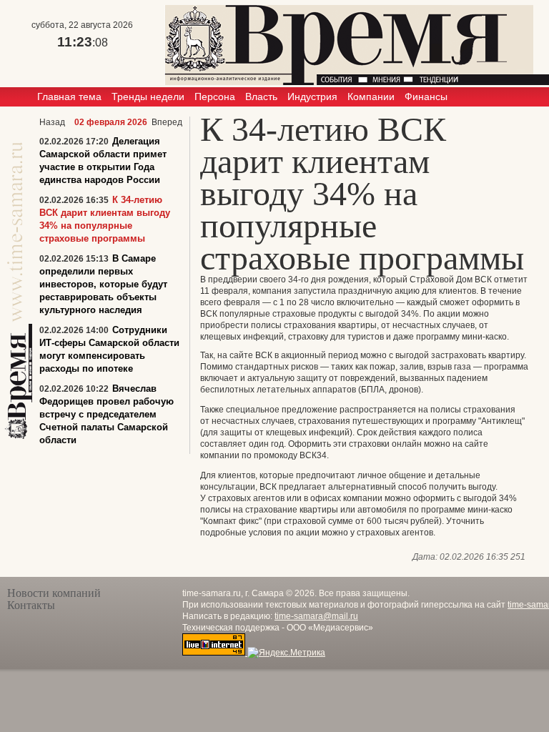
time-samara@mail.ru (316, 616)
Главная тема (69, 96)
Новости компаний (54, 593)
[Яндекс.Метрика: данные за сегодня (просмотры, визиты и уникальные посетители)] (286, 652)
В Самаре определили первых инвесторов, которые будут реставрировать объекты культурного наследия (103, 284)
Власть (261, 96)
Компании (371, 96)
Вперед (167, 122)
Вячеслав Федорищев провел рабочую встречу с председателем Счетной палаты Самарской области (106, 414)
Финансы (426, 96)
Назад (52, 122)
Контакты (31, 605)
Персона (214, 96)
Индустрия (312, 96)
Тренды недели (148, 96)
